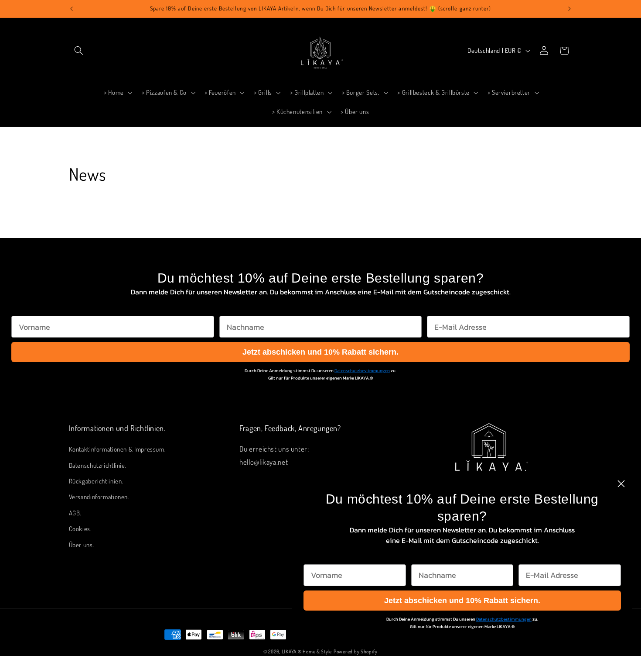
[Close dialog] (621, 483)
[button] (79, 51)
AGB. (75, 513)
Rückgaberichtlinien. (96, 481)
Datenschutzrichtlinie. (98, 465)
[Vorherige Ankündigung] (71, 8)
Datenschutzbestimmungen (362, 370)
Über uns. (82, 545)
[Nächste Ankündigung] (569, 8)
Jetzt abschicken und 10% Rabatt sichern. (320, 352)
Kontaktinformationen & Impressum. (117, 449)
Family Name (243, 307)
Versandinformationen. (99, 497)
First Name (31, 307)
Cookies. (80, 528)
